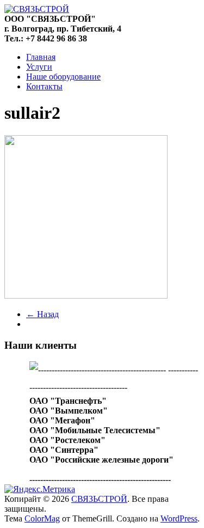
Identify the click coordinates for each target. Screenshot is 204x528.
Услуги (39, 66)
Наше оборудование (63, 76)
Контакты (44, 86)
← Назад (42, 314)
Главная (40, 57)
